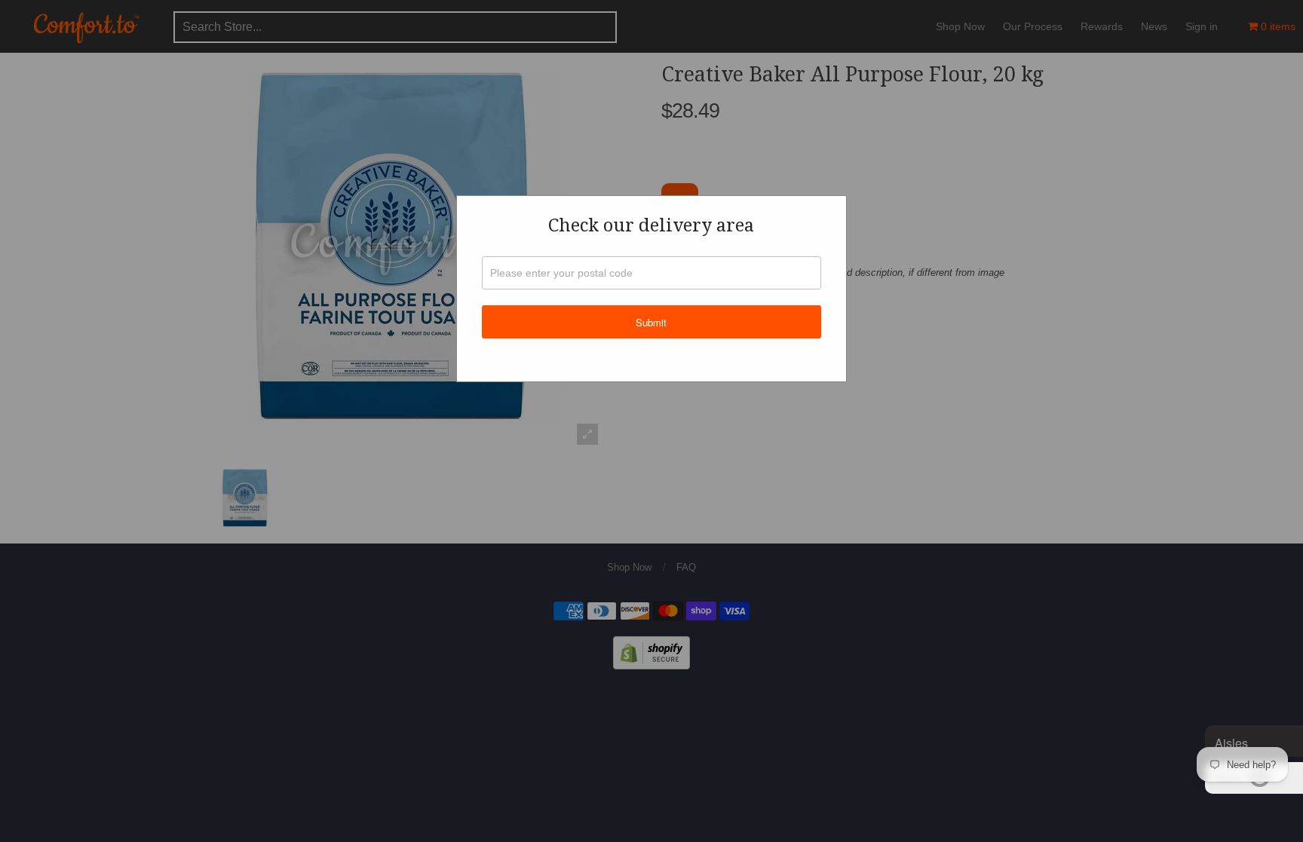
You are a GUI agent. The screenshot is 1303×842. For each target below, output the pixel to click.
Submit (651, 322)
